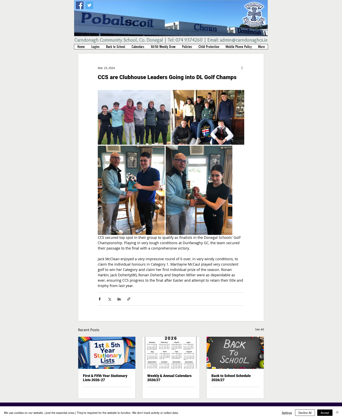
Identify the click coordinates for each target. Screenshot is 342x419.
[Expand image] (134, 117)
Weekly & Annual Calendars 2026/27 (169, 378)
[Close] (337, 412)
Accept (325, 413)
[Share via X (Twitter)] (109, 299)
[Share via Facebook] (100, 299)
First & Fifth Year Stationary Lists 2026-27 (105, 378)
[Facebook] (80, 5)
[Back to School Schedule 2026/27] (235, 353)
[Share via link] (129, 299)
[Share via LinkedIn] (119, 299)
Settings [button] (287, 413)
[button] (95, 46)
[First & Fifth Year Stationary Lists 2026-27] (106, 353)
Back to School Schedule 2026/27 (231, 378)
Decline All (305, 413)
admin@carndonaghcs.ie (243, 40)
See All (259, 329)
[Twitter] (89, 5)
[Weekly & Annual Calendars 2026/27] (171, 353)
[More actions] (241, 67)
